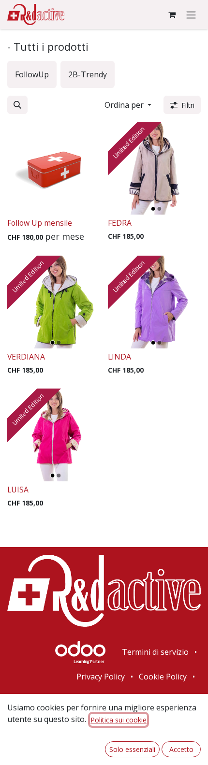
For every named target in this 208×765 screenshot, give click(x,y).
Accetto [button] (181, 749)
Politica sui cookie (118, 719)
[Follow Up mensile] (53, 168)
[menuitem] (32, 74)
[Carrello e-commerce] (171, 14)
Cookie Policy (163, 676)
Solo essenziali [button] (132, 749)
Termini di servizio (155, 652)
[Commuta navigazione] (191, 14)
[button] (17, 105)
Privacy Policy (100, 676)
